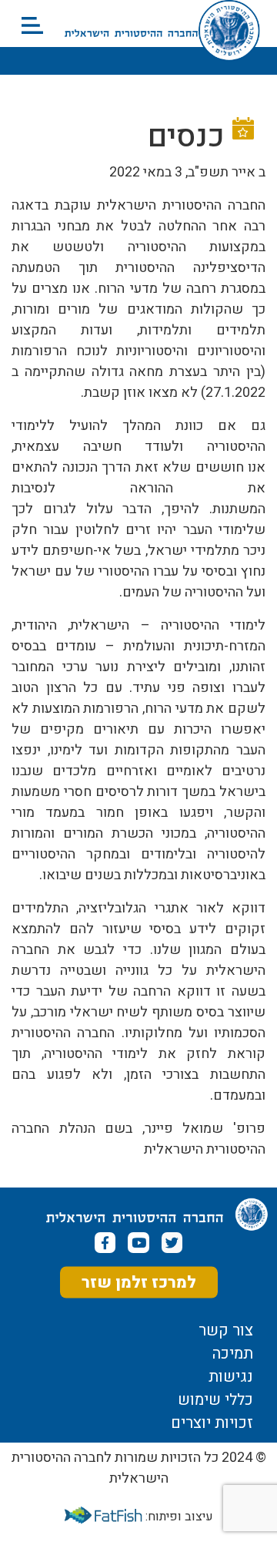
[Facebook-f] (105, 1242)
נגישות (231, 1377)
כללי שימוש (215, 1400)
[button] (32, 25)
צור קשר (226, 1331)
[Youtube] (138, 1242)
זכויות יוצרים (212, 1423)
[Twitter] (172, 1242)
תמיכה (232, 1354)
